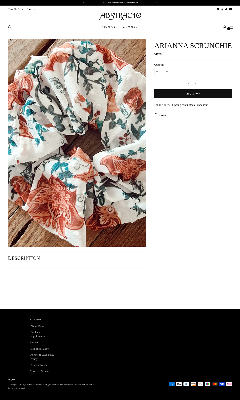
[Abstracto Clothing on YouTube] (230, 9)
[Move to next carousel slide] (229, 298)
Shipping (176, 104)
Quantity (159, 64)
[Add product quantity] (157, 71)
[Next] (156, 3)
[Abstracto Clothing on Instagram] (222, 9)
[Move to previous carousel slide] (222, 298)
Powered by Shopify (17, 388)
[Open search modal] (10, 27)
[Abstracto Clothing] (120, 16)
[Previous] (83, 3)
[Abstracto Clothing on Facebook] (217, 9)
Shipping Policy (39, 348)
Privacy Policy (38, 365)
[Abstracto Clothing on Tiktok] (226, 9)
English (11, 379)
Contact (34, 342)
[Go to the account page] (223, 27)
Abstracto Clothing (33, 384)
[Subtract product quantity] (167, 71)
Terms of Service (40, 371)
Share (162, 115)
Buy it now (193, 94)
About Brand (37, 326)
